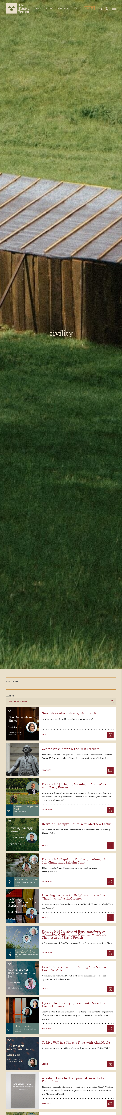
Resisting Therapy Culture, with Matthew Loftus (76, 824)
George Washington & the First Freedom (70, 749)
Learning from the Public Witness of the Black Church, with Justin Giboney (75, 897)
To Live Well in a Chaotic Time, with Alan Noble (76, 1042)
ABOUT (39, 8)
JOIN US (77, 8)
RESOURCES (62, 8)
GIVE (87, 8)
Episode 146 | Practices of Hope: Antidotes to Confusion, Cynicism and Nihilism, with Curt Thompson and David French (74, 934)
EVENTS (49, 8)
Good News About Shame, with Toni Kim (71, 713)
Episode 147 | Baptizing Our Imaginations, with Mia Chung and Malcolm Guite (75, 861)
